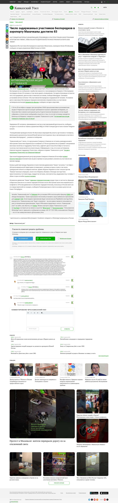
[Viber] (7, 33)
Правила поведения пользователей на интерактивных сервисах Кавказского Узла (43, 499)
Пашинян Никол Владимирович (88, 177)
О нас (62, 493)
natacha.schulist (28, 280)
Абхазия (12, 11)
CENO (68, 194)
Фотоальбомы (77, 1)
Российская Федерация (47, 14)
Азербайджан (29, 11)
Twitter (35, 206)
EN (107, 1)
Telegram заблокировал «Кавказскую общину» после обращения (91, 445)
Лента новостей (19, 22)
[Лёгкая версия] (101, 2)
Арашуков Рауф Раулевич (86, 199)
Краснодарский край (25, 14)
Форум (55, 1)
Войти (105, 7)
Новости (12, 1)
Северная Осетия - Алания (71, 14)
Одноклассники (57, 208)
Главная (11, 22)
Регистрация (32, 328)
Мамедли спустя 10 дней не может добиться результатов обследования (96, 380)
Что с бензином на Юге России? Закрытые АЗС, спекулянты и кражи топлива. (92, 479)
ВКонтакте (46, 208)
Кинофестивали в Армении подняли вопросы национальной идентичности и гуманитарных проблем (71, 382)
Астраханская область (45, 11)
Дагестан (71, 11)
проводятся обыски (32, 102)
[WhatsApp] (7, 31)
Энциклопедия (45, 1)
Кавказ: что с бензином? (17, 19)
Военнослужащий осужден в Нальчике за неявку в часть (77, 353)
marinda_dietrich (24, 296)
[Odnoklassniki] (7, 39)
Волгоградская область (57, 11)
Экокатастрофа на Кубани (101, 19)
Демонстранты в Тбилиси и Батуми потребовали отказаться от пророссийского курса (21, 381)
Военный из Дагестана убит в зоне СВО (23, 353)
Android (16, 199)
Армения (36, 11)
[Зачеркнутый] (37, 312)
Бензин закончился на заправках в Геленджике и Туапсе (45, 380)
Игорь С (22, 256)
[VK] (7, 25)
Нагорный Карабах (36, 14)
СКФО (80, 14)
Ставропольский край (88, 14)
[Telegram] (7, 28)
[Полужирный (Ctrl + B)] (28, 312)
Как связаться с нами (71, 493)
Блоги (61, 1)
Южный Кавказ (13, 16)
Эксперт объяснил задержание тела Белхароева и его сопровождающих (89, 111)
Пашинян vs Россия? (59, 19)
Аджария (18, 11)
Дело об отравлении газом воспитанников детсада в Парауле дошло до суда (91, 70)
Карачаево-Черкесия (14, 14)
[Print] (7, 47)
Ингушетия (77, 11)
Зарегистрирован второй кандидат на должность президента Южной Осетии (32, 347)
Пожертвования (82, 493)
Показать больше (59, 483)
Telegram (34, 194)
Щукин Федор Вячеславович (87, 221)
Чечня (95, 14)
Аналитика (34, 1)
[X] (7, 36)
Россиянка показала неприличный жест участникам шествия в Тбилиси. (55, 479)
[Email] (7, 44)
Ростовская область (59, 14)
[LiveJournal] (7, 41)
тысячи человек (30, 176)
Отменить (67, 329)
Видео (68, 1)
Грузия (65, 11)
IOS (22, 199)
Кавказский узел (23, 89)
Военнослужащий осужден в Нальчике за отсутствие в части (91, 29)
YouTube (16, 208)
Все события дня (103, 356)
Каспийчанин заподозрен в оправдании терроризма (90, 139)
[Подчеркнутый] (34, 312)
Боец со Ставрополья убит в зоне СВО (72, 346)
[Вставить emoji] (41, 312)
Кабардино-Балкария (86, 11)
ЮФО (20, 16)
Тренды (26, 1)
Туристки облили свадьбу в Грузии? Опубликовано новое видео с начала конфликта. (92, 416)
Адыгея (23, 11)
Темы (19, 1)
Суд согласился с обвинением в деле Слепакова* (89, 83)
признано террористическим (40, 180)
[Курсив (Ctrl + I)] (31, 312)
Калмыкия (94, 11)
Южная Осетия (102, 14)
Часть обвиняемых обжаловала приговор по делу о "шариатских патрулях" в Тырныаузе (92, 55)
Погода (86, 1)
